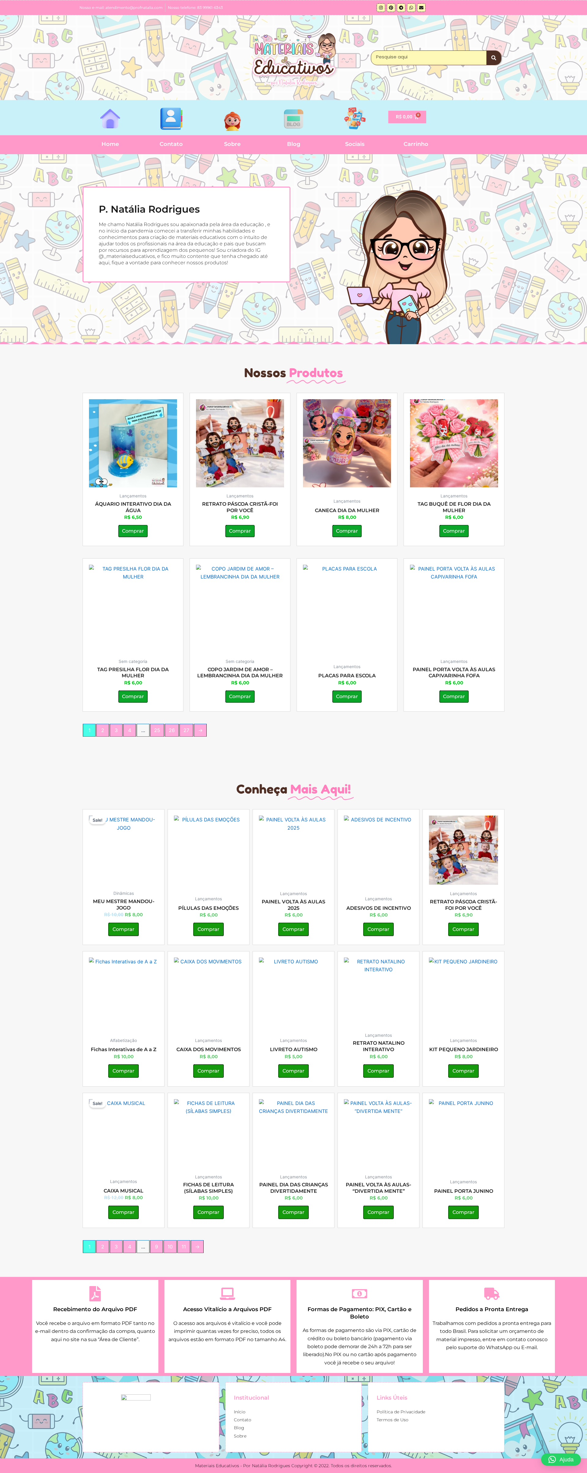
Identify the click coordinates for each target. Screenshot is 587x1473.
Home (110, 144)
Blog (293, 144)
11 (184, 1247)
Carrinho (416, 144)
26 (172, 730)
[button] (561, 1459)
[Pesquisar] (493, 58)
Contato (171, 144)
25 (157, 730)
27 (186, 730)
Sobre (232, 144)
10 (170, 1247)
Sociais (354, 144)
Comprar (133, 531)
